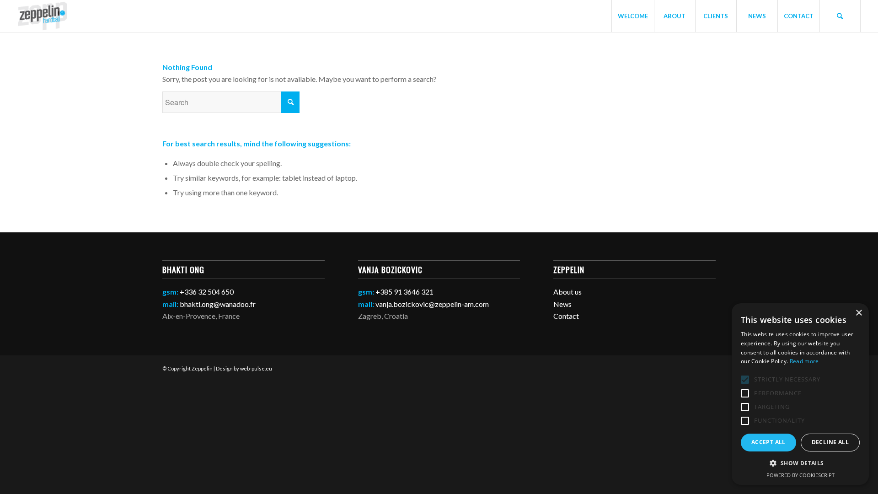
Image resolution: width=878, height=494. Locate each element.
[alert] (800, 394)
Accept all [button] (768, 442)
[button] (800, 463)
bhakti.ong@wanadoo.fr (218, 304)
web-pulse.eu (256, 368)
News (562, 304)
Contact (566, 315)
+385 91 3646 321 (404, 291)
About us (567, 291)
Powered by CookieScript (800, 475)
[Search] (840, 16)
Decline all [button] (830, 442)
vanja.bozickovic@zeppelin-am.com (432, 304)
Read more (804, 361)
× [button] (858, 313)
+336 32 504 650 (207, 291)
